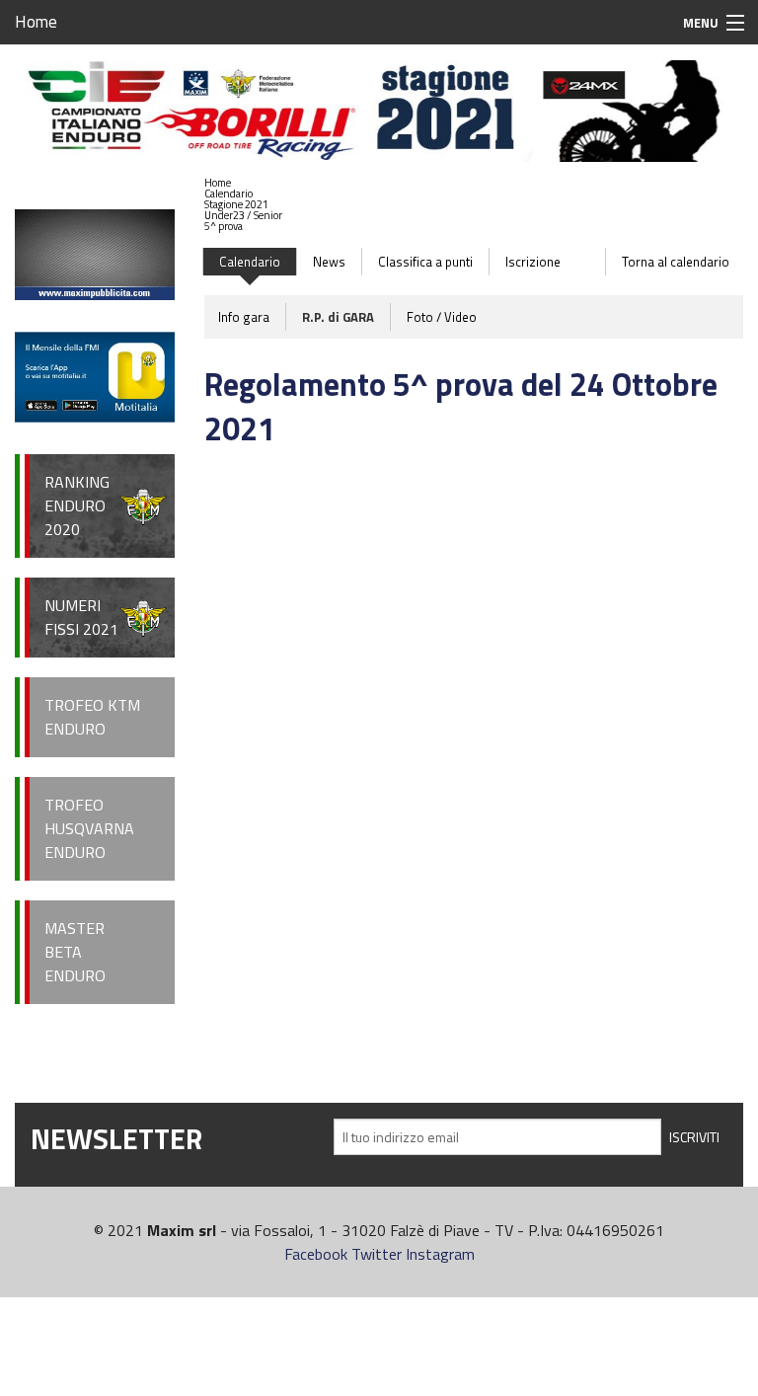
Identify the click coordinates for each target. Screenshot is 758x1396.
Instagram (440, 1254)
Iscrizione (533, 261)
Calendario (228, 193)
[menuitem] (243, 183)
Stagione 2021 (236, 204)
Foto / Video (442, 317)
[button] (243, 194)
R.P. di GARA (338, 317)
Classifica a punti (425, 261)
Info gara (243, 317)
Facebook (315, 1254)
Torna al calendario (675, 261)
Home (36, 22)
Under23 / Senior (243, 215)
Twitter (376, 1254)
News (329, 261)
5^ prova (223, 226)
